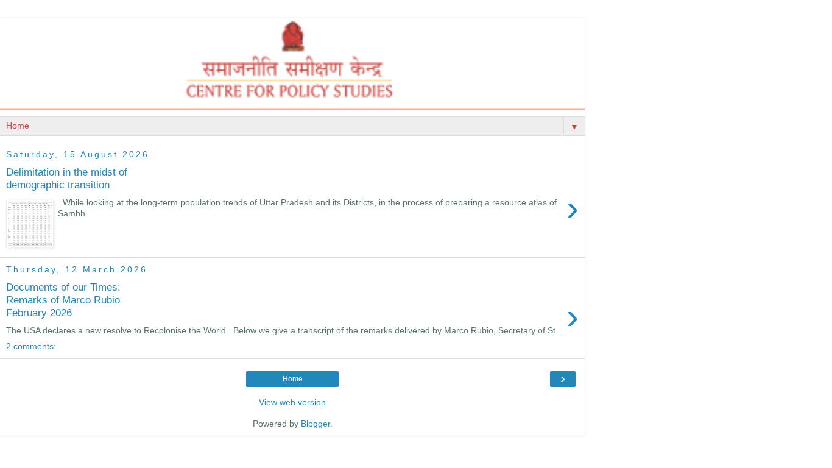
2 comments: (31, 346)
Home (293, 379)
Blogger (315, 423)
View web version (292, 402)
